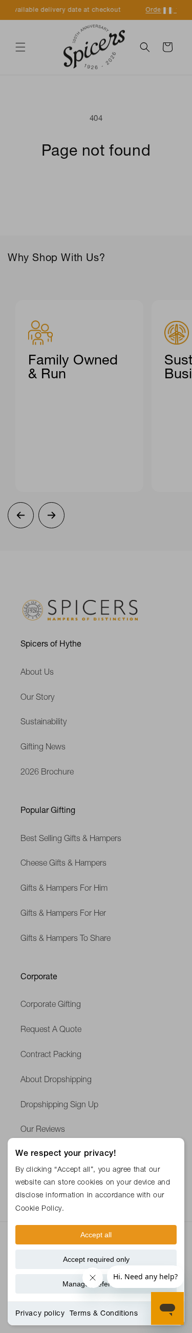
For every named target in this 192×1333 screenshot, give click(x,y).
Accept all (96, 1235)
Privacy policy (40, 1313)
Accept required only (96, 1259)
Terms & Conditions (104, 1313)
